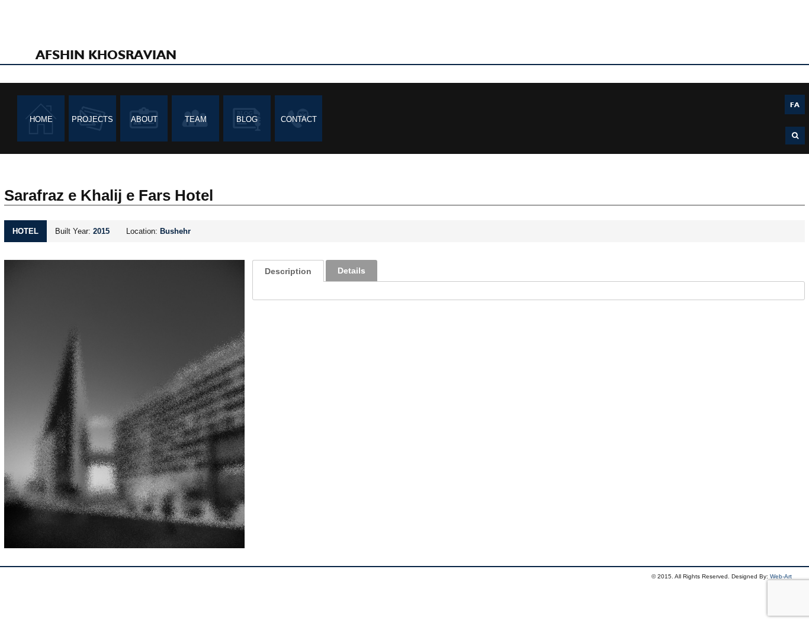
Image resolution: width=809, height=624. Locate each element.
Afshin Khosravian (106, 54)
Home (41, 119)
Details (351, 270)
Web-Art (781, 576)
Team (196, 119)
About (144, 119)
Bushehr (175, 231)
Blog (247, 119)
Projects (92, 119)
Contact (299, 119)
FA (795, 104)
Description (288, 271)
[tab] (288, 271)
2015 (101, 231)
